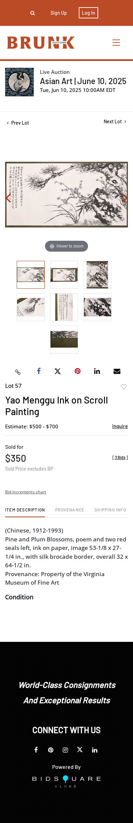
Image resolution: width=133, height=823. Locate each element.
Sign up (58, 13)
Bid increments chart (25, 492)
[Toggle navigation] (116, 42)
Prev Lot (19, 123)
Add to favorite (124, 387)
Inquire (120, 426)
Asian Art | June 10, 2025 (83, 81)
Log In (88, 13)
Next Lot (113, 121)
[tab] (25, 512)
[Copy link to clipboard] (18, 371)
